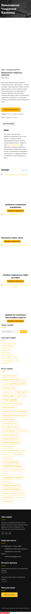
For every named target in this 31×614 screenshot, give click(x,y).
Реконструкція (6, 454)
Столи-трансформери (11, 462)
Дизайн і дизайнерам (7, 346)
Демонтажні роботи (11, 380)
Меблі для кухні (6, 352)
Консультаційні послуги (8, 392)
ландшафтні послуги (7, 481)
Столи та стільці (12, 465)
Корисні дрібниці (22, 392)
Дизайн (4, 384)
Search (23, 331)
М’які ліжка (22, 411)
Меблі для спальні (6, 354)
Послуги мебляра (9, 431)
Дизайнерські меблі (17, 384)
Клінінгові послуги (7, 348)
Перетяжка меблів (8, 419)
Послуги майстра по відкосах (11, 427)
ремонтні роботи (21, 493)
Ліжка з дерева (10, 400)
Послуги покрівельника (11, 439)
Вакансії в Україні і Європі (9, 344)
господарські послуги (10, 117)
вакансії (4, 473)
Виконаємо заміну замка (12, 238)
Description (8, 124)
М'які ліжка (17, 403)
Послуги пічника (8, 446)
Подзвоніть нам (5, 613)
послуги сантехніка (11, 489)
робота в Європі (8, 497)
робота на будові (20, 497)
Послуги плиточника (10, 435)
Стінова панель (6, 469)
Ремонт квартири (7, 458)
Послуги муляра (22, 431)
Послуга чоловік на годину (15, 114)
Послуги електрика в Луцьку (10, 359)
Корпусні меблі (6, 350)
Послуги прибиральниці (11, 443)
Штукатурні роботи (18, 470)
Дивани (24, 380)
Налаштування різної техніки (14, 415)
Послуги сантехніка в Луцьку (10, 361)
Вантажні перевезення (9, 376)
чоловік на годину (7, 501)
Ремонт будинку (17, 454)
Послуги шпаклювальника (11, 450)
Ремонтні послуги (6, 363)
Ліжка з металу (7, 403)
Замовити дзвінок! (9, 594)
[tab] (8, 124)
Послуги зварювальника (9, 423)
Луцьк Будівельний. (13, 145)
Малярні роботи (9, 407)
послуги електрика (11, 485)
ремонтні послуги (8, 493)
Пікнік (23, 450)
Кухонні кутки (21, 396)
